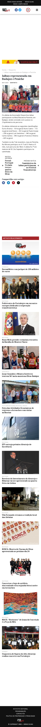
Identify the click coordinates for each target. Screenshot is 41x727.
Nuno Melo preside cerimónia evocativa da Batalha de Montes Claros (20, 341)
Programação (20, 711)
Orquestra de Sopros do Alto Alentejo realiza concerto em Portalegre (19, 655)
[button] (28, 10)
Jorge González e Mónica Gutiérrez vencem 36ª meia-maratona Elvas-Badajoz (20, 375)
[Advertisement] (20, 35)
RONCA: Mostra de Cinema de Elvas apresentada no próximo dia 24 (17, 550)
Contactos (20, 714)
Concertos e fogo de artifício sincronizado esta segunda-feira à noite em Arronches (20, 585)
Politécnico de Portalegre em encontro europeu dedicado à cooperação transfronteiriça (19, 305)
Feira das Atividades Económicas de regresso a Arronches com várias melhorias (18, 410)
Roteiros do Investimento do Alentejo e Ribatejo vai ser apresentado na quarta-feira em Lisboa (19, 481)
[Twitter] (19, 9)
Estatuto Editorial (20, 709)
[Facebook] (16, 9)
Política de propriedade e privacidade (20, 716)
